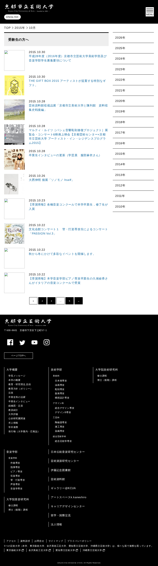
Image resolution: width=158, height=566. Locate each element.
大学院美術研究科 (106, 369)
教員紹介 (13, 410)
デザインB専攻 (63, 412)
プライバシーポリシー (79, 541)
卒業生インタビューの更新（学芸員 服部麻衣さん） (65, 155)
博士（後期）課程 (107, 380)
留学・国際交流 (61, 515)
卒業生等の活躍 (17, 397)
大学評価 (13, 414)
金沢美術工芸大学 (38, 550)
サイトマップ (56, 541)
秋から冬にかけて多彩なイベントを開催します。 (62, 253)
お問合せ (39, 541)
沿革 (10, 393)
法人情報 (56, 524)
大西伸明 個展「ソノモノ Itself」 (51, 179)
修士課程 (102, 375)
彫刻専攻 (60, 389)
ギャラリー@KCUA (63, 488)
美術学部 (56, 369)
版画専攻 (60, 393)
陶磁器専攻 (61, 422)
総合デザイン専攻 (64, 408)
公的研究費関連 (17, 418)
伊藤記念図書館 (61, 470)
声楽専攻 (15, 484)
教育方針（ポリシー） (20, 388)
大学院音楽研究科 (17, 499)
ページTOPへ (18, 355)
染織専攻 (60, 431)
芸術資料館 (58, 479)
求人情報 (13, 423)
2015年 (20, 27)
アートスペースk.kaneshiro (68, 497)
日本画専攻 (61, 380)
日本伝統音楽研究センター (68, 451)
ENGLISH (12, 17)
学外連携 (13, 427)
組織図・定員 (15, 405)
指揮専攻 (15, 467)
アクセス (11, 541)
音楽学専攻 (16, 488)
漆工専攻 (60, 426)
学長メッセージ (17, 375)
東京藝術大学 (13, 550)
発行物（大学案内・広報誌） (24, 431)
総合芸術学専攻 (63, 441)
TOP (7, 27)
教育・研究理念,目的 (19, 384)
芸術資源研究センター (65, 460)
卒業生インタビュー (19, 401)
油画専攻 (60, 385)
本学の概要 (14, 380)
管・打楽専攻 (17, 480)
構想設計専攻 (62, 397)
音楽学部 (12, 451)
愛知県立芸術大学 (65, 550)
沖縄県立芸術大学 (92, 550)
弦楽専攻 (15, 476)
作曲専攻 (15, 463)
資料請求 (25, 541)
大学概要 (12, 369)
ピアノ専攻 (16, 471)
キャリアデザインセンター (68, 506)
